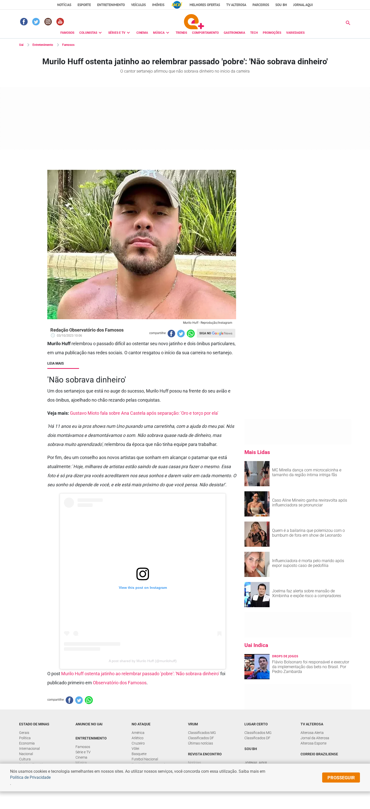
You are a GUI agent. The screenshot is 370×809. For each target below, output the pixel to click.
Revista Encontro (205, 754)
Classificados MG (258, 733)
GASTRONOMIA (234, 33)
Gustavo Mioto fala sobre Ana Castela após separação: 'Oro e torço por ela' (144, 413)
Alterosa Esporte (313, 743)
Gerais (24, 733)
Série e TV (83, 752)
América (138, 733)
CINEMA (142, 33)
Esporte (84, 5)
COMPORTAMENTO (205, 33)
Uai (21, 45)
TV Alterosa (236, 5)
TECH (254, 33)
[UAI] (177, 5)
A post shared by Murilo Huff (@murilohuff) (143, 661)
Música (81, 763)
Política (25, 738)
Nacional (26, 754)
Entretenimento (111, 5)
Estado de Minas (34, 724)
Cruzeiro (138, 743)
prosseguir (341, 777)
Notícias (64, 5)
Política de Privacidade (30, 777)
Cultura (25, 759)
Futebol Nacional (145, 759)
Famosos (68, 45)
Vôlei (135, 749)
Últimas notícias (200, 743)
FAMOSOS (67, 33)
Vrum (193, 724)
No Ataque (141, 724)
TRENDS (181, 33)
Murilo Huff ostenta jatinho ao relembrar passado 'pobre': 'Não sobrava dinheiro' (140, 673)
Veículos (138, 5)
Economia (27, 743)
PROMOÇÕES (272, 33)
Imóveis (158, 5)
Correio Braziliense (319, 754)
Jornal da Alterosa (315, 738)
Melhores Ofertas (205, 5)
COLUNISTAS (88, 33)
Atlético (137, 738)
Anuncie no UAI (89, 724)
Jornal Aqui (255, 763)
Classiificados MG (202, 733)
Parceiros (260, 5)
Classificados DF (201, 738)
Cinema (81, 757)
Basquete (139, 754)
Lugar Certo (256, 724)
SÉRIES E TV (116, 33)
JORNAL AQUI (303, 5)
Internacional (29, 749)
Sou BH (281, 5)
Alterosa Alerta (312, 733)
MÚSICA (159, 33)
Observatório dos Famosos (119, 682)
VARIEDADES (295, 33)
